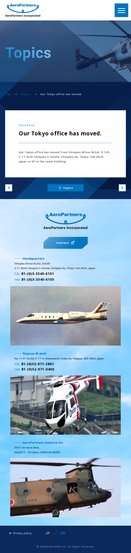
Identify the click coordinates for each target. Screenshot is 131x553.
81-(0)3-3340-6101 (34, 273)
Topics (25, 94)
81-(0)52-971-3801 (34, 364)
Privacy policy (22, 533)
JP (47, 533)
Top (8, 94)
